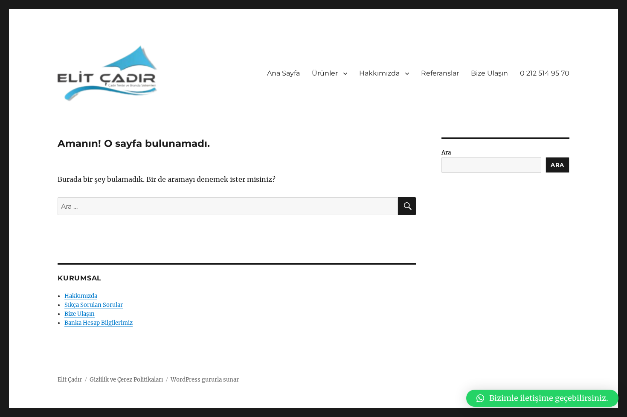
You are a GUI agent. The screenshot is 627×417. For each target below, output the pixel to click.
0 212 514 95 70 (544, 73)
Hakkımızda (379, 73)
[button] (542, 398)
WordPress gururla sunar (205, 379)
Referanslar (440, 73)
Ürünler (325, 73)
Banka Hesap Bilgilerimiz (98, 323)
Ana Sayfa (283, 73)
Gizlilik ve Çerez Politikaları (126, 379)
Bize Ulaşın (489, 73)
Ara (446, 152)
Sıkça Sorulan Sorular (93, 305)
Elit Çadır (70, 379)
